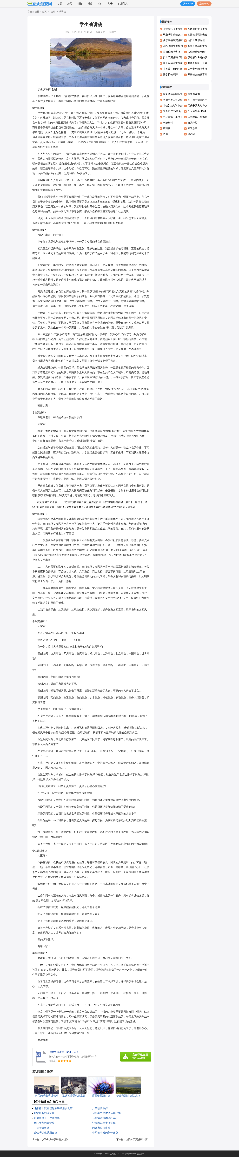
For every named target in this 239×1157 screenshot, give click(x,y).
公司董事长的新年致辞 (105, 1132)
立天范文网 (115, 1154)
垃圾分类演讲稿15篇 (137, 1139)
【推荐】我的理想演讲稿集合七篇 (53, 1108)
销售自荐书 (194, 94)
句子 (110, 3)
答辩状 (166, 128)
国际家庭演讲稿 (101, 1127)
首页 (59, 3)
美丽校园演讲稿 (171, 51)
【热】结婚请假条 (173, 105)
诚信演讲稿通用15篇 (45, 1132)
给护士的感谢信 (196, 40)
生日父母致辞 (41, 1127)
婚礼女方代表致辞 (44, 1123)
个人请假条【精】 (197, 111)
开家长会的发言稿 (44, 1113)
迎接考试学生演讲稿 (104, 1123)
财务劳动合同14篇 (173, 94)
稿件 (100, 3)
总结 (69, 3)
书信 (90, 3)
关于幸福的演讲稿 (173, 40)
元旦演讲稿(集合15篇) (104, 1118)
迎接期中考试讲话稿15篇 (106, 1113)
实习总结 (192, 128)
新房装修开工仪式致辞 (47, 1118)
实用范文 (123, 3)
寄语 (165, 134)
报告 (80, 3)
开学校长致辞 (100, 1108)
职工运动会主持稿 (173, 63)
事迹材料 (168, 122)
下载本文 (111, 32)
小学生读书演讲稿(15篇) (54, 1139)
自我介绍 (192, 122)
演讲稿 (62, 11)
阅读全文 (100, 32)
